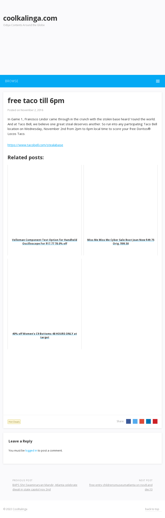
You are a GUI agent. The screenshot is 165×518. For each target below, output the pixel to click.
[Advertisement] (118, 41)
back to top (152, 509)
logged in (31, 450)
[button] (82, 81)
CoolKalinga (20, 509)
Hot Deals (14, 421)
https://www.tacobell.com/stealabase (35, 145)
